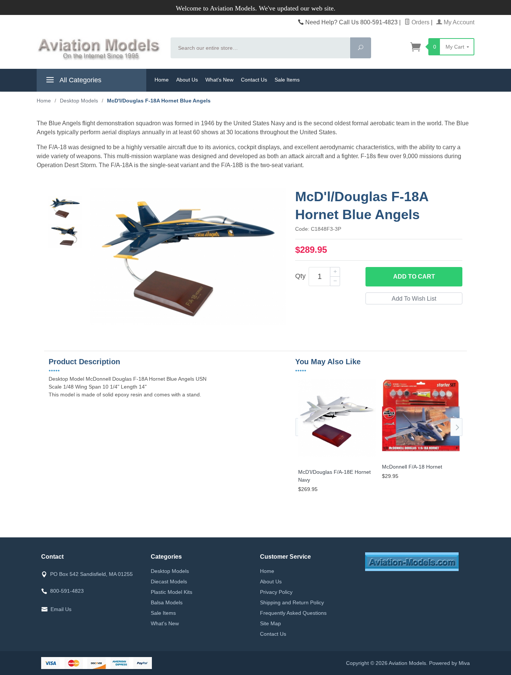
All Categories (79, 80)
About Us (187, 80)
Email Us (61, 609)
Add (414, 276)
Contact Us (254, 80)
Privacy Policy (276, 592)
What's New (219, 80)
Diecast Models (169, 582)
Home (161, 80)
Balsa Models (167, 602)
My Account (458, 22)
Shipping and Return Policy (292, 602)
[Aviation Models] (99, 49)
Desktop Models (170, 571)
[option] (64, 207)
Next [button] (456, 427)
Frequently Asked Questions (293, 613)
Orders (419, 22)
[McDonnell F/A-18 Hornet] (421, 451)
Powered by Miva (449, 663)
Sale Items (287, 80)
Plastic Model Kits (171, 592)
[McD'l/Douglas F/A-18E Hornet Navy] (337, 456)
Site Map (270, 623)
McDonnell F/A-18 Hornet (412, 467)
